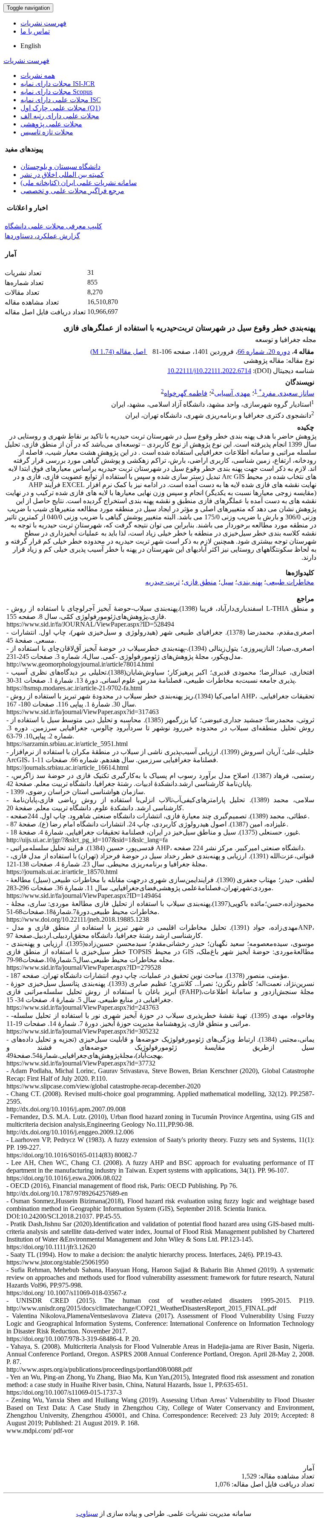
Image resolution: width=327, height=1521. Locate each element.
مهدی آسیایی (232, 393)
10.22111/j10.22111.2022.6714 (209, 370)
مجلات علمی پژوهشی (51, 124)
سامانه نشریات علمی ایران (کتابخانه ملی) (78, 182)
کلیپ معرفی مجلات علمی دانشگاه (53, 226)
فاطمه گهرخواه (185, 393)
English (30, 45)
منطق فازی (200, 582)
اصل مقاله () (118, 351)
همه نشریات (37, 75)
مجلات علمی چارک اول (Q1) (60, 107)
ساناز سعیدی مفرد (286, 393)
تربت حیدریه (162, 582)
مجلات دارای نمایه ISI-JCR (57, 83)
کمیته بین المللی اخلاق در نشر (62, 174)
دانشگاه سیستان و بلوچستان (60, 166)
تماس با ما (35, 31)
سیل (227, 582)
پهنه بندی (249, 582)
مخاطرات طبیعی (290, 582)
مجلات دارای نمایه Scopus (56, 91)
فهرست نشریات (43, 23)
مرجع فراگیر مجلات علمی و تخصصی (72, 190)
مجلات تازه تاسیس (46, 132)
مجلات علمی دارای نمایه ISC (60, 99)
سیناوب (87, 1513)
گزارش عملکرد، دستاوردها (42, 235)
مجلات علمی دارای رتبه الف (59, 116)
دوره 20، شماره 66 (264, 351)
